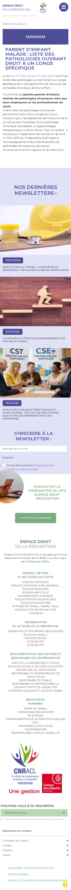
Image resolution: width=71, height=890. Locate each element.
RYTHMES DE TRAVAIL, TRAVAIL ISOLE (35, 606)
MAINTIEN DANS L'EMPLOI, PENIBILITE (35, 732)
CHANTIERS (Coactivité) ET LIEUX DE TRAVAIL (35, 690)
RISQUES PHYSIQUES (35, 582)
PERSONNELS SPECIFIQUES (35, 726)
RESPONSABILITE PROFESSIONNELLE (35, 683)
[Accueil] (43, 7)
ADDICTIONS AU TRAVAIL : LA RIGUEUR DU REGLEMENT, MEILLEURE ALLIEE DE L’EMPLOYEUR (35, 268)
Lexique (7, 845)
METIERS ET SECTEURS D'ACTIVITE (36, 609)
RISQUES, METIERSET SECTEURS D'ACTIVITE (35, 575)
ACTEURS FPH (35, 645)
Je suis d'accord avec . (30, 467)
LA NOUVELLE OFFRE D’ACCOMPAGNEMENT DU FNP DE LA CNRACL (34, 340)
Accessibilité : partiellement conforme (31, 867)
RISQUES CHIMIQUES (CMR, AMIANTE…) (35, 585)
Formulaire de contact (15, 840)
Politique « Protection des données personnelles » (38, 880)
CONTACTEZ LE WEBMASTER (35, 518)
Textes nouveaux (29, 15)
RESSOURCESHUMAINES (35, 701)
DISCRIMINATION (35, 729)
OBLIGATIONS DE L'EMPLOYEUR (36, 669)
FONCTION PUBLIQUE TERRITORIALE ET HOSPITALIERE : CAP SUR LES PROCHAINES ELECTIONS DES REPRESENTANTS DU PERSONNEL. (31, 414)
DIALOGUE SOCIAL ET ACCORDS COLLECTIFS (35, 666)
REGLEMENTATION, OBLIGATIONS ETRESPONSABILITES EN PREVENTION (35, 656)
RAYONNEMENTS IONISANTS (35, 595)
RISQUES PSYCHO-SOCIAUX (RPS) (35, 599)
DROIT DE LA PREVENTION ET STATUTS (36, 663)
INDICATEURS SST (36, 638)
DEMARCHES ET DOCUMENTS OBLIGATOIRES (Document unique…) (36, 633)
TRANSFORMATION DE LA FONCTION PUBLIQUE (35, 719)
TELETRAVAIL (35, 715)
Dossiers (7, 850)
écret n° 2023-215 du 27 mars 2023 (31, 76)
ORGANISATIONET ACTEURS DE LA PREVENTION (35, 624)
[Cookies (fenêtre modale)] (65, 884)
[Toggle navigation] (63, 7)
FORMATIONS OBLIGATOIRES (36, 712)
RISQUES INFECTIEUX (35, 592)
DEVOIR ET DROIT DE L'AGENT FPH (35, 687)
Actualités (16, 15)
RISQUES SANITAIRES (35, 589)
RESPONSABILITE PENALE (35, 680)
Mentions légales (18, 874)
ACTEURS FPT (35, 641)
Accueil (6, 15)
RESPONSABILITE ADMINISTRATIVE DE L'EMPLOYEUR (36, 675)
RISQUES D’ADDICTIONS (36, 602)
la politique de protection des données (45, 819)
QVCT (35, 722)
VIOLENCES (35, 613)
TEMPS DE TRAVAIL (35, 708)
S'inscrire (8, 457)
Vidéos (6, 855)
